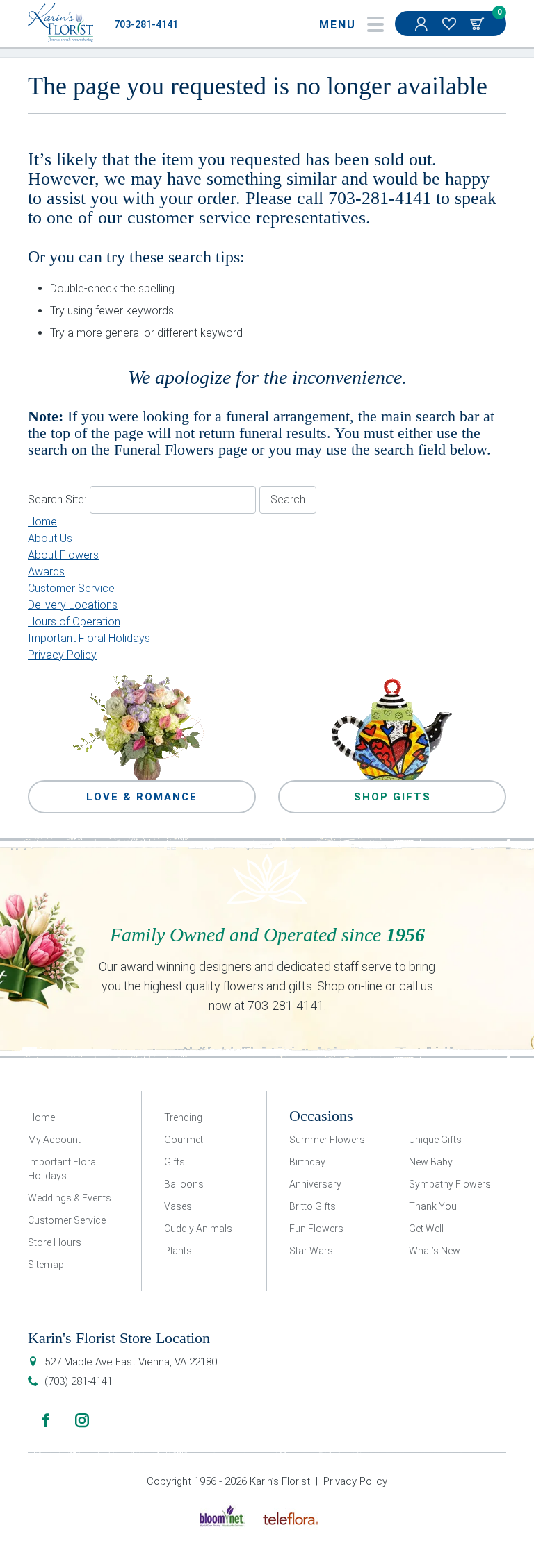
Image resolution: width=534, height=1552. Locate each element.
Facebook (46, 1420)
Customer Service (71, 588)
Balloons (184, 1184)
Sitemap (46, 1264)
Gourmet (183, 1139)
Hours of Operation (74, 621)
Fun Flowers (316, 1228)
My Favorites (450, 23)
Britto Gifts (312, 1206)
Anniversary (315, 1184)
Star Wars (311, 1250)
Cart (478, 23)
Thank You (433, 1206)
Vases (178, 1206)
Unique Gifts (435, 1139)
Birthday (307, 1161)
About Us (50, 538)
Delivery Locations (73, 604)
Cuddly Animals (198, 1228)
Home (42, 521)
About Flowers (63, 555)
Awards (46, 571)
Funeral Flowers (164, 449)
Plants (178, 1250)
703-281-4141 (146, 25)
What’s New (434, 1250)
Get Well (426, 1228)
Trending (183, 1117)
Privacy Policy (62, 654)
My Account (422, 23)
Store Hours (54, 1242)
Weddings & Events (69, 1198)
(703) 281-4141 (78, 1381)
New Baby (431, 1161)
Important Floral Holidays (89, 638)
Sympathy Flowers (450, 1184)
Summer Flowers (327, 1139)
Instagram (82, 1420)
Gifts (174, 1161)
